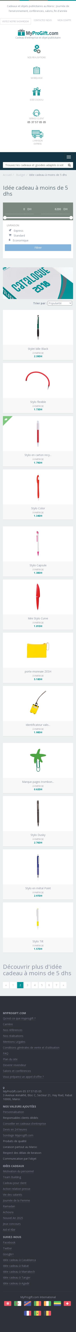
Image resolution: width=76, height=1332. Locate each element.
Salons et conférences (17, 1071)
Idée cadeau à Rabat (16, 1266)
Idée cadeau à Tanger (16, 1277)
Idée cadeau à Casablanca (19, 1260)
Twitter (7, 1248)
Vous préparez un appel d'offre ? (23, 1077)
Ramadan (9, 1206)
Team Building (12, 1177)
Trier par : (40, 303)
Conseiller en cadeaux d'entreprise (24, 1123)
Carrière (8, 1024)
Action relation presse (16, 1189)
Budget (20, 175)
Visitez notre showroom (15, 21)
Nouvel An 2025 (13, 1218)
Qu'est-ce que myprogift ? (19, 1018)
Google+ (8, 1254)
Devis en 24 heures (15, 1129)
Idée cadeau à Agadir (16, 1283)
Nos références (12, 1030)
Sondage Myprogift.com (18, 1135)
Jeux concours (12, 1224)
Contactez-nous (43, 20)
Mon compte (64, 20)
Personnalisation (13, 1112)
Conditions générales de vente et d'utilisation (31, 1047)
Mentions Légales (14, 1042)
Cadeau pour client (15, 1183)
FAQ (5, 1053)
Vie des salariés (12, 1194)
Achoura (8, 1212)
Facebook (9, 1242)
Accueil (7, 175)
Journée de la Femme (16, 1200)
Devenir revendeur (14, 1065)
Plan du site (10, 1059)
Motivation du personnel (18, 1171)
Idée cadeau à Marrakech (19, 1271)
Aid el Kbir (9, 1229)
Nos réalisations (13, 1036)
